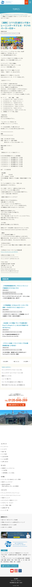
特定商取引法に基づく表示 (16, 582)
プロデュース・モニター (7, 502)
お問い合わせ (5, 461)
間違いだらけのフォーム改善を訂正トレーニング (13, 522)
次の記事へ (26, 361)
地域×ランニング (6, 376)
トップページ (5, 446)
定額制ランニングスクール (8, 468)
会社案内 (16, 578)
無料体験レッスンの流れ (8, 472)
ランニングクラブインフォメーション (10, 369)
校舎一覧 (4, 451)
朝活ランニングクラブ (7, 482)
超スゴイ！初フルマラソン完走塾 (9, 519)
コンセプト (4, 449)
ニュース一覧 (5, 379)
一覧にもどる (16, 361)
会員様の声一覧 (5, 507)
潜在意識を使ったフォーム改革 (9, 524)
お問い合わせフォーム (15, 405)
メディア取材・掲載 (6, 505)
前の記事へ (6, 361)
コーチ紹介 (4, 454)
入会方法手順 (5, 456)
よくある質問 (5, 459)
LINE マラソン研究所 (7, 527)
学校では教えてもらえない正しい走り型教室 (12, 385)
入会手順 (5, 470)
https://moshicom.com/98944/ (9, 252)
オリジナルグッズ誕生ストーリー (9, 500)
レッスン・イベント (11, 566)
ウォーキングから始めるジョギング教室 (11, 382)
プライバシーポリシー (16, 580)
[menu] (30, 2)
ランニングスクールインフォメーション (11, 373)
